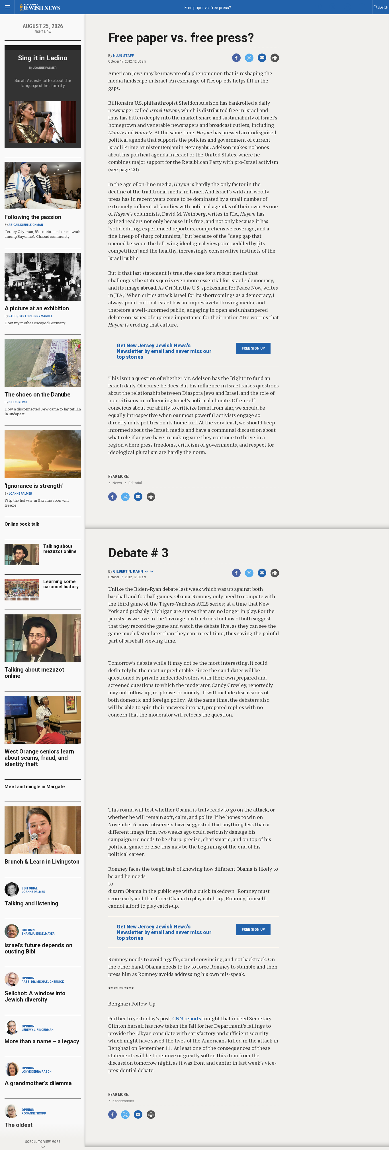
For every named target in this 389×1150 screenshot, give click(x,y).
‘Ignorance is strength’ (34, 485)
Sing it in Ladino (42, 58)
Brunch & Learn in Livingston (42, 861)
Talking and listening (31, 903)
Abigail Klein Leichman (26, 224)
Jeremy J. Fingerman (38, 1029)
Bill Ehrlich (18, 402)
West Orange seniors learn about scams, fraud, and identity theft (39, 757)
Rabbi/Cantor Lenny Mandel (30, 316)
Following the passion (33, 217)
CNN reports (186, 1018)
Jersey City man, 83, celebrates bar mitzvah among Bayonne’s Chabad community (42, 234)
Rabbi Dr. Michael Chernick (43, 981)
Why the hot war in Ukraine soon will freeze (37, 503)
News (117, 483)
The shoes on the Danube (37, 394)
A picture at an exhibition (37, 308)
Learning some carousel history (61, 584)
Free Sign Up (253, 348)
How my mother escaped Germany (35, 322)
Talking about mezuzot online (60, 549)
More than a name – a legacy (42, 1041)
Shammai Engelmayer (38, 933)
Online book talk (22, 524)
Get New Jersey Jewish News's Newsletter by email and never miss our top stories (164, 351)
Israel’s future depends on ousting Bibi (38, 948)
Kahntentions (123, 1101)
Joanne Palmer (45, 67)
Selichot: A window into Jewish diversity (35, 996)
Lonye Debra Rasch (37, 1071)
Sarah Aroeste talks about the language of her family (43, 83)
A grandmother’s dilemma (38, 1083)
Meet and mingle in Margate (35, 786)
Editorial (135, 483)
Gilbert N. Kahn (128, 571)
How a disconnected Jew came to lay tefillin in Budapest (43, 411)
